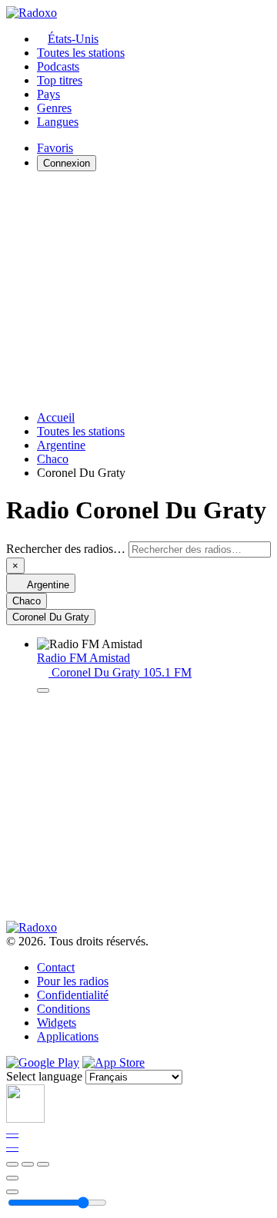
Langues (57, 121)
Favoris (55, 147)
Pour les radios (72, 981)
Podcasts (58, 66)
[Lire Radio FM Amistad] (43, 690)
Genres (54, 107)
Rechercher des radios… (65, 548)
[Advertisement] (138, 291)
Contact (56, 967)
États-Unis (73, 38)
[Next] (43, 1164)
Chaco (52, 458)
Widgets (56, 1022)
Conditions (63, 1008)
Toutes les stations (81, 52)
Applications (67, 1036)
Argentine (61, 445)
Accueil (56, 417)
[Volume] (12, 1192)
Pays (48, 94)
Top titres (59, 80)
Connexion (66, 163)
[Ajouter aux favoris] (12, 1178)
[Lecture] (28, 1164)
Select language (44, 1076)
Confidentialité (72, 994)
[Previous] (12, 1164)
